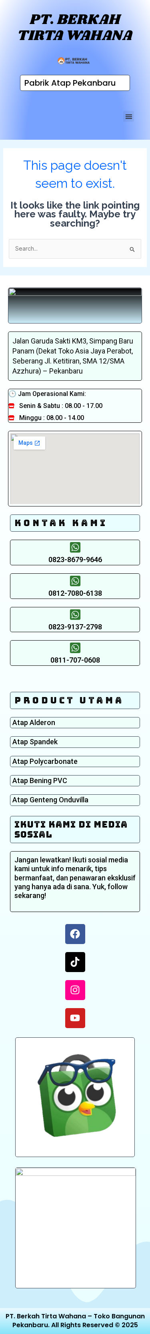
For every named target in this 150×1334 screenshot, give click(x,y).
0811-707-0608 (75, 660)
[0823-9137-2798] (75, 615)
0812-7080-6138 (75, 593)
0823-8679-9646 (75, 559)
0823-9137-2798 (75, 627)
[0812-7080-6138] (75, 581)
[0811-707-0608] (75, 648)
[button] (128, 116)
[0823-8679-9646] (75, 547)
